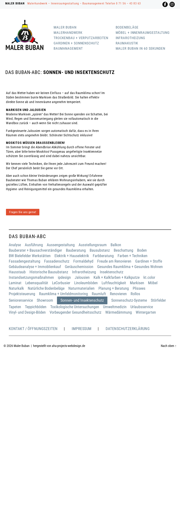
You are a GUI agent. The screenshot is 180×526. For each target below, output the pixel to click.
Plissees (139, 288)
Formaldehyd (83, 261)
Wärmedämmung (118, 312)
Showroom (45, 300)
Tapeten (15, 307)
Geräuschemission (79, 266)
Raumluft (99, 294)
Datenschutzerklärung (128, 328)
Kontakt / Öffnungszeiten (33, 328)
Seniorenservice (21, 300)
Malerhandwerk (68, 33)
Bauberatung (76, 250)
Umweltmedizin (115, 307)
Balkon (116, 245)
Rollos (135, 294)
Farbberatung (103, 256)
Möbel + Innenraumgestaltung (143, 33)
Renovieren (118, 294)
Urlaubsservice (141, 307)
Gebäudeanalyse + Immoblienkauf (35, 266)
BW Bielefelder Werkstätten (30, 256)
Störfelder (158, 300)
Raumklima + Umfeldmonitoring (63, 294)
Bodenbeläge (127, 27)
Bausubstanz (100, 250)
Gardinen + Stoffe (148, 261)
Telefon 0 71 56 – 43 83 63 (123, 3)
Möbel (153, 283)
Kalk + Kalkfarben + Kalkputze (117, 277)
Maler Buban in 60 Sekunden (140, 48)
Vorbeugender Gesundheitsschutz (75, 312)
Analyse (15, 245)
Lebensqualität (36, 283)
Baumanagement (68, 48)
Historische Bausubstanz (49, 272)
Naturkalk (16, 288)
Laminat (15, 283)
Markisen (137, 283)
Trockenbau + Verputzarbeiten (81, 38)
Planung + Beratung (113, 288)
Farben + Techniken (132, 256)
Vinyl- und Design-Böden (27, 312)
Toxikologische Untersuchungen (74, 307)
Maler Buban (65, 27)
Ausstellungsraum (93, 245)
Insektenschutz (111, 272)
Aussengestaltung (61, 245)
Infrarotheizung (130, 38)
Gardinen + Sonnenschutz (76, 43)
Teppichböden (35, 307)
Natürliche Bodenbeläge (46, 288)
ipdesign (64, 277)
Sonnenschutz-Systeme (129, 300)
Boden (142, 250)
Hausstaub (17, 272)
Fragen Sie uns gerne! (22, 212)
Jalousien (82, 277)
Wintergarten (146, 312)
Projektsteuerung (22, 294)
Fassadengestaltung (24, 261)
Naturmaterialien (81, 288)
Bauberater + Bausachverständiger (35, 250)
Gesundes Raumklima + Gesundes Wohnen (130, 266)
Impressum (82, 328)
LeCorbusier (61, 283)
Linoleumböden (86, 283)
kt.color (149, 277)
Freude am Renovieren (114, 261)
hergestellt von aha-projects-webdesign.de (59, 346)
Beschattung (123, 250)
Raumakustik (127, 43)
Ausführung (34, 245)
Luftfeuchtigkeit (114, 283)
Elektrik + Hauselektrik (71, 256)
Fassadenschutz (56, 261)
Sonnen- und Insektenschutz (82, 300)
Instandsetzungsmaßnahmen (31, 277)
